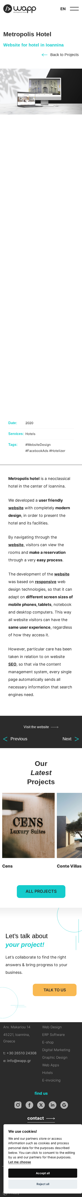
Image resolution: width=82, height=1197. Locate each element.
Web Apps (50, 1065)
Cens (28, 832)
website (16, 508)
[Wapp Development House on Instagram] (18, 1105)
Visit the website (36, 727)
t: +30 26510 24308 (20, 1053)
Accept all (43, 1173)
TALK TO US (55, 990)
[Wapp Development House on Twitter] (41, 1105)
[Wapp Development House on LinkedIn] (53, 1105)
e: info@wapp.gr (17, 1060)
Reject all (43, 1184)
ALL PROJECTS (41, 891)
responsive (45, 581)
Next (67, 738)
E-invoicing (51, 1080)
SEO (12, 664)
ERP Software (53, 1034)
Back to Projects (64, 55)
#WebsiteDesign (38, 445)
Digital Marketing (56, 1050)
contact (35, 1118)
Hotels (30, 434)
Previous (18, 738)
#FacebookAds (36, 451)
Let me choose (19, 1162)
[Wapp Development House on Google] (64, 1105)
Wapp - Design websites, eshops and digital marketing (19, 8)
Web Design (52, 1027)
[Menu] (74, 8)
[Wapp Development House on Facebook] (29, 1105)
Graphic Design (54, 1057)
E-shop (48, 1042)
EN (63, 9)
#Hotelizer (57, 451)
